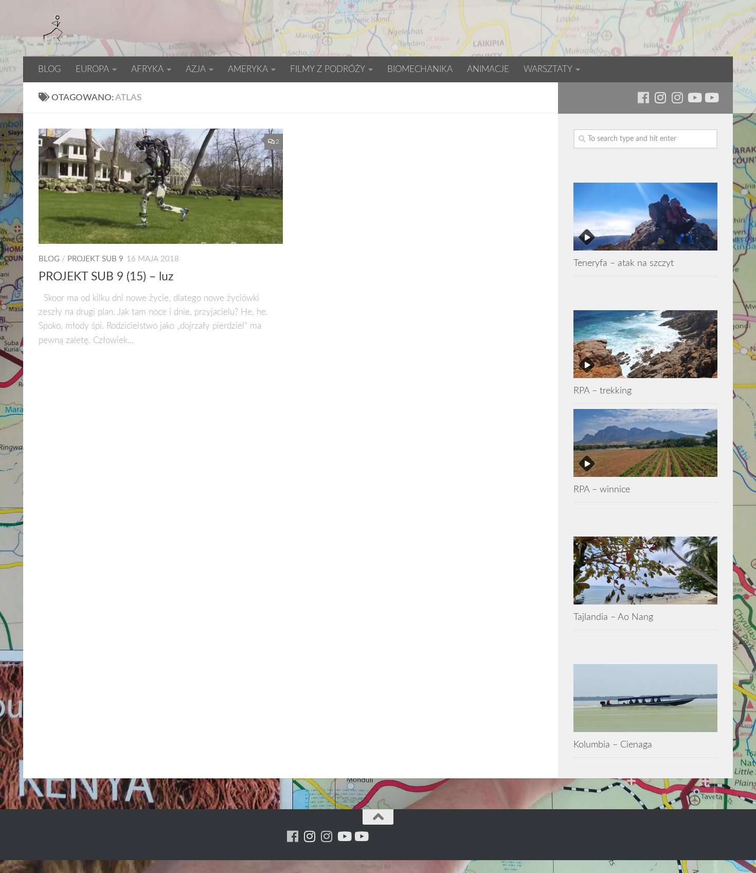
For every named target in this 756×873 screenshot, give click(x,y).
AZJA (196, 69)
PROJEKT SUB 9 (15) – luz (106, 277)
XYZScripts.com (415, 866)
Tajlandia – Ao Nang (613, 617)
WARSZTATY (548, 69)
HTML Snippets (340, 866)
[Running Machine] (643, 97)
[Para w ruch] (660, 97)
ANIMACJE (488, 69)
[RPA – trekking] (645, 344)
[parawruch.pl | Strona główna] (54, 28)
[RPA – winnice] (645, 443)
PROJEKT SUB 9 (95, 259)
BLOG (49, 69)
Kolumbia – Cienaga (612, 744)
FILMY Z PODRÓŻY (327, 69)
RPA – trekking (602, 390)
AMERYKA (248, 69)
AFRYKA (147, 69)
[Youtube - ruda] (694, 97)
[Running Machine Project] (677, 97)
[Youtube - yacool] (711, 97)
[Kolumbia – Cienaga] (645, 698)
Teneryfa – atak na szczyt (623, 263)
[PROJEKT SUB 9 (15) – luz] (161, 186)
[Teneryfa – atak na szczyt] (645, 217)
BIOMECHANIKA (420, 69)
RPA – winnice (601, 489)
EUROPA (92, 69)
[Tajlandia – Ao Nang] (645, 570)
